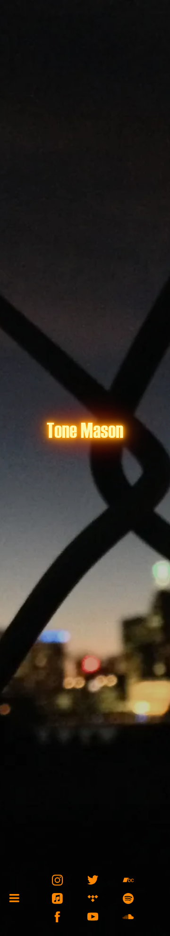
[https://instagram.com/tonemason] (57, 880)
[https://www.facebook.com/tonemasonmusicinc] (57, 916)
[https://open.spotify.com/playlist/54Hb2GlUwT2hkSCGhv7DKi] (128, 898)
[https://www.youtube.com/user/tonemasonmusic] (92, 916)
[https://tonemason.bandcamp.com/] (128, 880)
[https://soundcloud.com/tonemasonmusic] (128, 916)
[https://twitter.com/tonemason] (92, 880)
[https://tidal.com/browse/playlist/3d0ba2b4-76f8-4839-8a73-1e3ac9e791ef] (92, 898)
